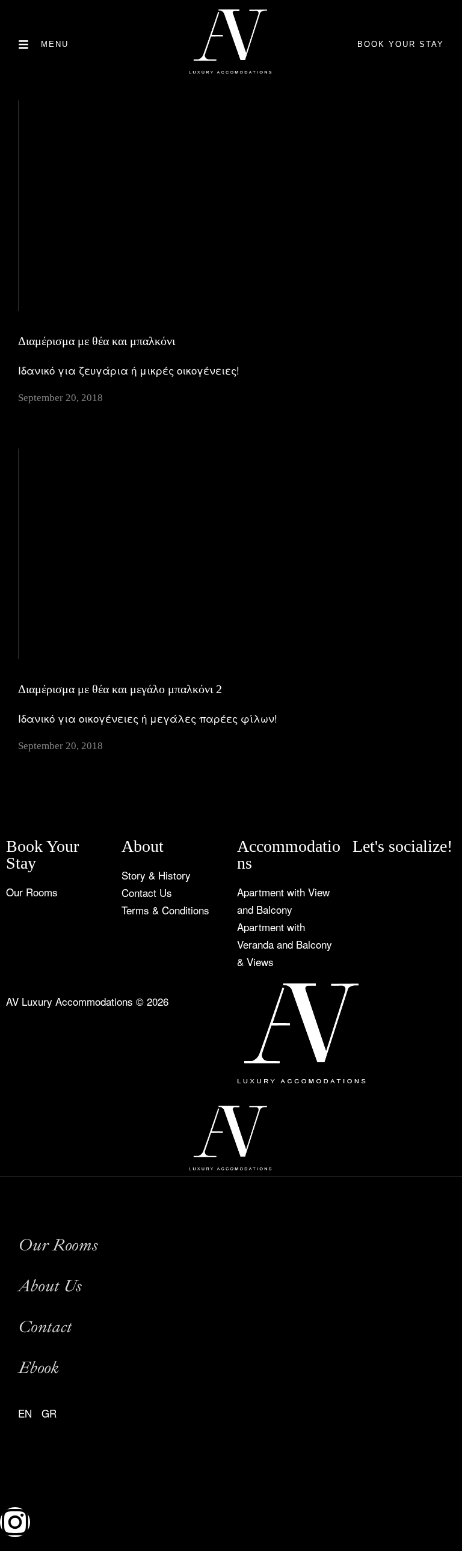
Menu (55, 44)
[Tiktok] (368, 882)
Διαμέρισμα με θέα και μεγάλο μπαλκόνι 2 (120, 689)
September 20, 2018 (60, 397)
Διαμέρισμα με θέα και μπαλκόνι (96, 340)
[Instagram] (401, 882)
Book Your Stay (400, 44)
